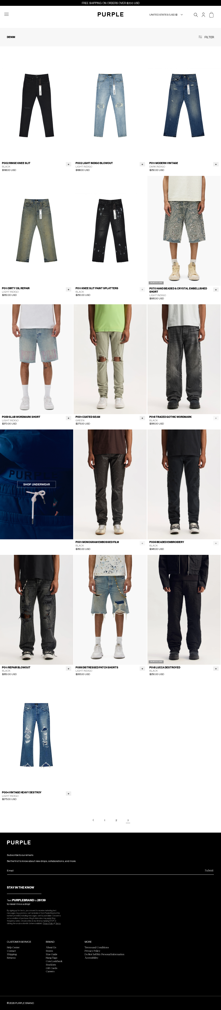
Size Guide (51, 954)
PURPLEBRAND (23, 900)
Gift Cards (51, 968)
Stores (49, 950)
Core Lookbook (54, 961)
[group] (36, 106)
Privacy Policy (48, 923)
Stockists (51, 964)
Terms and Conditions (97, 947)
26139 (41, 900)
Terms (58, 923)
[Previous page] (93, 820)
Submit (209, 870)
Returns (11, 957)
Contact (11, 950)
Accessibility (91, 957)
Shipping (12, 954)
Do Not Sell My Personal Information (104, 954)
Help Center (13, 947)
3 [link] (128, 820)
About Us (51, 947)
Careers (50, 971)
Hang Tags (51, 957)
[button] (9, 14)
